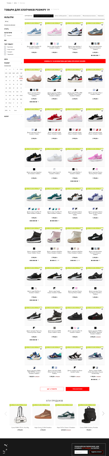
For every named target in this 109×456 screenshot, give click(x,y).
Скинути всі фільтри (9, 25)
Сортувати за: (29, 15)
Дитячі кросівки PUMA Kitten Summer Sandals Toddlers (54, 372)
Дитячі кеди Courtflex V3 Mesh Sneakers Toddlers (34, 212)
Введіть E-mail (79, 452)
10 (17, 103)
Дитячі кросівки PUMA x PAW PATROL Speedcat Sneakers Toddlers (95, 332)
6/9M (17, 73)
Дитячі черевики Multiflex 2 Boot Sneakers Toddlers (54, 252)
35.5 (17, 95)
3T (13, 76)
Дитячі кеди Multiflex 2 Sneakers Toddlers (74, 172)
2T (9, 76)
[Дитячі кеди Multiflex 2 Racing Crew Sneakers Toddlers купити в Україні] (75, 31)
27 (17, 84)
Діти (15, 3)
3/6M (14, 73)
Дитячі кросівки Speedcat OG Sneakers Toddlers (34, 172)
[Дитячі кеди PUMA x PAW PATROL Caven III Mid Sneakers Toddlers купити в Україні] (75, 78)
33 (21, 91)
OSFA (6, 110)
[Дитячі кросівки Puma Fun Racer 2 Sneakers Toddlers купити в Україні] (95, 276)
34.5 (10, 95)
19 (21, 76)
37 (9, 99)
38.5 (21, 99)
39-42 (10, 103)
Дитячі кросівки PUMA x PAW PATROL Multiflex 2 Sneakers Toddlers (54, 94)
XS (9, 106)
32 (13, 91)
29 (13, 88)
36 (6, 99)
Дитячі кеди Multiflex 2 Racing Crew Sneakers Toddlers (74, 48)
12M (21, 73)
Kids (6, 106)
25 (9, 84)
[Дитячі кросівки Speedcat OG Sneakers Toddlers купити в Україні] (34, 157)
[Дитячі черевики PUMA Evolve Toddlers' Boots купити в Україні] (34, 236)
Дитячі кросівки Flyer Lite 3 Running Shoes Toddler (34, 331)
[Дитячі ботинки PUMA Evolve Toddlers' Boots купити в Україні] (54, 316)
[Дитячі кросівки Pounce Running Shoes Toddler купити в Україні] (95, 157)
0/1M (6, 73)
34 (6, 95)
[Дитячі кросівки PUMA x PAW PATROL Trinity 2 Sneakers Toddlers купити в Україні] (34, 355)
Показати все (77, 389)
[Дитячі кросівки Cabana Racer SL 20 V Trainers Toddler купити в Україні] (75, 197)
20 (6, 80)
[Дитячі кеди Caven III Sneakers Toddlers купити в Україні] (54, 157)
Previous (5, 413)
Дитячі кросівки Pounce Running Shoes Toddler (95, 172)
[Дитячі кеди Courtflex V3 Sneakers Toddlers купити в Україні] (34, 31)
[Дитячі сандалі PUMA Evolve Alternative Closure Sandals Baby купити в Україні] (95, 355)
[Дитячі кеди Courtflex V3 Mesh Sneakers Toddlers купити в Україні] (34, 197)
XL (9, 110)
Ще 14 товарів (52, 389)
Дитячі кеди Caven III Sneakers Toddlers (54, 172)
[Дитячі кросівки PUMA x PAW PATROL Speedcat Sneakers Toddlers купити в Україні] (95, 316)
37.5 (13, 99)
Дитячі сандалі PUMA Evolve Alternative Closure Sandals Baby (95, 372)
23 (17, 80)
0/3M (10, 73)
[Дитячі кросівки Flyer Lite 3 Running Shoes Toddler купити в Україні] (34, 316)
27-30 (21, 69)
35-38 (21, 95)
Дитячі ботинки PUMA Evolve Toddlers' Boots (54, 331)
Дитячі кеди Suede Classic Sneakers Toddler (55, 291)
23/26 (21, 80)
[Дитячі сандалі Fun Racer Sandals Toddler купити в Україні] (75, 355)
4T (17, 76)
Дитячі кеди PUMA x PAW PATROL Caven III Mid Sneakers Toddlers (75, 94)
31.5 (6, 91)
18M (6, 76)
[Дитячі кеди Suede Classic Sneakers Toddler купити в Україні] (54, 276)
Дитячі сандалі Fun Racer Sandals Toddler (75, 371)
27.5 (21, 84)
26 (13, 84)
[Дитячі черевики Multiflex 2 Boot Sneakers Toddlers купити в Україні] (54, 236)
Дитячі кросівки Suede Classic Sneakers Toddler (55, 133)
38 (17, 99)
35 (13, 95)
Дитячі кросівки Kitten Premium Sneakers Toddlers (95, 48)
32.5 (17, 91)
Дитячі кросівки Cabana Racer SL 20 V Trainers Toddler (75, 213)
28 (6, 88)
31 (21, 88)
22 (13, 80)
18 (21, 103)
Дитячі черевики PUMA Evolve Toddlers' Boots (34, 252)
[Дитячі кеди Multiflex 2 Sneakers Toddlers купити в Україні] (75, 157)
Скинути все (7, 65)
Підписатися (96, 452)
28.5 (10, 88)
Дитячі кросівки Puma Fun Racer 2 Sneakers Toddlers (95, 292)
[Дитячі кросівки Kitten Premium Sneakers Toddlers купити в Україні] (95, 31)
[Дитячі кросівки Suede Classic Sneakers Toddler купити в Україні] (54, 117)
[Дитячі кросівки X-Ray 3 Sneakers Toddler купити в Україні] (95, 78)
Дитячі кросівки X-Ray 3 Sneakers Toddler (95, 93)
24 (6, 84)
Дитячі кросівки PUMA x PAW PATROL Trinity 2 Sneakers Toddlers (34, 372)
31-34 (10, 91)
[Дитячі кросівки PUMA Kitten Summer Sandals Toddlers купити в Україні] (54, 355)
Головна (9, 3)
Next (103, 413)
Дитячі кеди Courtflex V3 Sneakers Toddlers (34, 47)
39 (6, 103)
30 (17, 88)
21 (9, 80)
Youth (15, 110)
